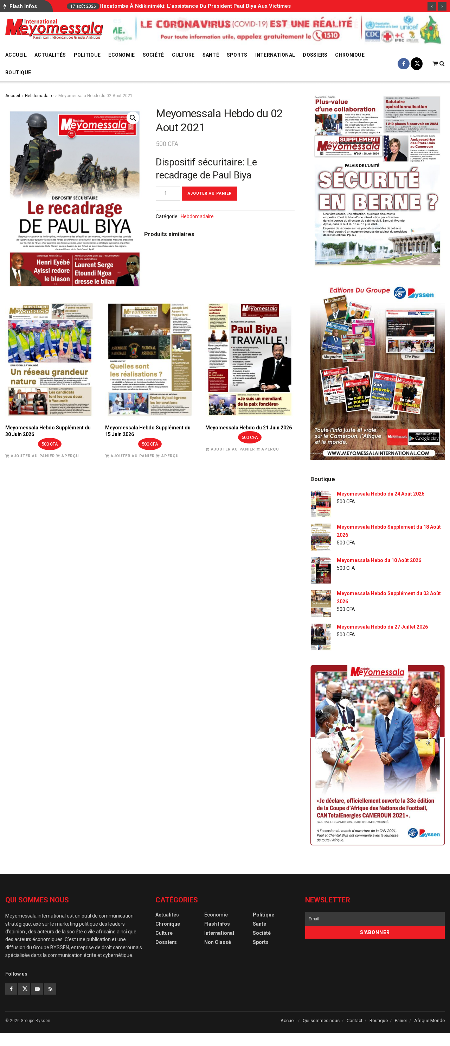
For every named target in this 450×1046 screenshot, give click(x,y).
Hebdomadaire (39, 95)
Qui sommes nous (321, 1020)
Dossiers (315, 55)
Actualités (50, 55)
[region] (279, 29)
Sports (237, 55)
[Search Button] (442, 64)
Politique (87, 55)
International (275, 55)
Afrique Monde (429, 1020)
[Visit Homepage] (54, 29)
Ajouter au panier (210, 193)
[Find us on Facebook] (404, 64)
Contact (354, 1020)
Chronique (350, 55)
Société (153, 55)
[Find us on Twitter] (417, 64)
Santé (210, 55)
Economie (121, 55)
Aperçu (70, 456)
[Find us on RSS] (50, 989)
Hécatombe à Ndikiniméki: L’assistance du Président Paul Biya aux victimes (195, 6)
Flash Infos (217, 924)
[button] (133, 118)
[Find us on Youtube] (37, 989)
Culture (183, 55)
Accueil (16, 55)
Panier (401, 1020)
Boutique (18, 72)
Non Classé (217, 942)
